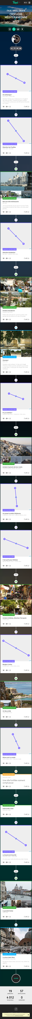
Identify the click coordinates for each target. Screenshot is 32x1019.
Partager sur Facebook (24, 106)
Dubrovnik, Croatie (17, 759)
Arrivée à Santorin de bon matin (12, 467)
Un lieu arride (7, 711)
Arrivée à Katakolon (9, 311)
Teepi (16, 3)
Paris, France (5, 96)
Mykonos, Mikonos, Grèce (20, 515)
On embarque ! (7, 95)
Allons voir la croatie (9, 757)
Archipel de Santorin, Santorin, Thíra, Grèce (12, 468)
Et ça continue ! (7, 413)
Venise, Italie (12, 96)
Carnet (14, 29)
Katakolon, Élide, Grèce (13, 254)
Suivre (16, 978)
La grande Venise (8, 911)
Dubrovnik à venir (8, 808)
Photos (18, 29)
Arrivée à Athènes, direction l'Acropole (14, 618)
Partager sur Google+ (28, 106)
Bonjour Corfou (7, 664)
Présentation (9, 29)
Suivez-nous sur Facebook (16, 1009)
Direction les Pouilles (9, 147)
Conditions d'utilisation (19, 1015)
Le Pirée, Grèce (18, 561)
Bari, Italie (11, 148)
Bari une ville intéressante (11, 201)
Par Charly (16, 21)
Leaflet (30, 91)
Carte (22, 29)
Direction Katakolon (9, 252)
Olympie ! (6, 360)
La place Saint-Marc (9, 957)
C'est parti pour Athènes (10, 560)
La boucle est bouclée (9, 855)
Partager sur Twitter (26, 106)
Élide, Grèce (5, 361)
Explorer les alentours (10, 106)
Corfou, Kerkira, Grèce (15, 666)
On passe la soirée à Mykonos (12, 513)
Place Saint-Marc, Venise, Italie (9, 959)
